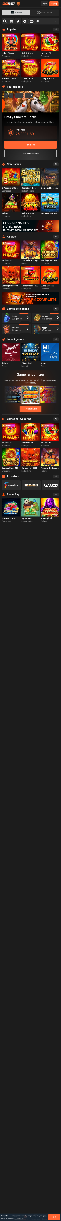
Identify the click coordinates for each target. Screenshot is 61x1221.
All (56, 29)
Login (44, 4)
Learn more (19, 1218)
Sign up (54, 4)
